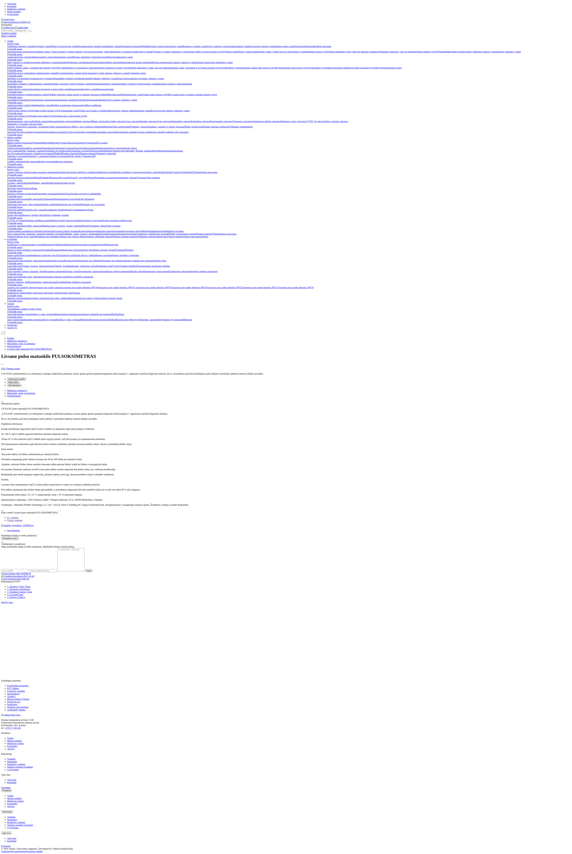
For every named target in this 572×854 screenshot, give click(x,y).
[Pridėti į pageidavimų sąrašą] (2, 364)
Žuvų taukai (102, 143)
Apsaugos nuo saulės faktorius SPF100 (80, 287)
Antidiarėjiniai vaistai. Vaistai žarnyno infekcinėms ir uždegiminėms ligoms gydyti (289, 51)
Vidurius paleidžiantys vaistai (237, 51)
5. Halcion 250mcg (16, 597)
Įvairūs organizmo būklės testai (117, 220)
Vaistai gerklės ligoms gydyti (46, 110)
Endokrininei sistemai (63, 148)
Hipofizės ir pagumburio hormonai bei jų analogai (30, 78)
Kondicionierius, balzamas (29, 260)
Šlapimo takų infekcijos (127, 319)
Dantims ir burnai (36, 244)
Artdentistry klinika (16, 710)
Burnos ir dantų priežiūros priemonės (24, 250)
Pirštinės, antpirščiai (41, 183)
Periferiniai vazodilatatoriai (79, 62)
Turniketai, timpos (98, 226)
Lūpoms (11, 266)
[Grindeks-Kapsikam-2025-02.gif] (17, 576)
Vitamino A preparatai (17, 156)
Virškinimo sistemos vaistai (20, 46)
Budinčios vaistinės (16, 9)
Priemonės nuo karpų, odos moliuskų (24, 204)
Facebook (5, 787)
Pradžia (10, 338)
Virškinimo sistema (146, 236)
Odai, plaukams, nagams (32, 151)
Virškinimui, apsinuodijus (150, 319)
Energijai (78, 148)
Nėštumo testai (56, 220)
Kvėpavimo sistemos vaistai (262, 46)
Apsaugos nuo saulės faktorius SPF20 (225, 287)
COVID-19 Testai (15, 220)
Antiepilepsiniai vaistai (39, 100)
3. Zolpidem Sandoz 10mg (19, 592)
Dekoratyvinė (111, 244)
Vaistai (10, 41)
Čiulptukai (120, 250)
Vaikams (71, 143)
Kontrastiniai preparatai (105, 132)
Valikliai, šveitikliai (63, 266)
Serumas (46, 260)
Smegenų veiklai (31, 153)
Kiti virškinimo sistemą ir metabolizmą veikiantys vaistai (494, 51)
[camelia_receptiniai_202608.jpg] (17, 525)
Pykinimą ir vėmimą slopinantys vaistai (170, 51)
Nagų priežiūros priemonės (80, 277)
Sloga (121, 314)
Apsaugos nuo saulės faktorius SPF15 (260, 287)
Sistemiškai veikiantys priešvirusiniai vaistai (136, 84)
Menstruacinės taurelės (59, 177)
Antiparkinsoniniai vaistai (62, 100)
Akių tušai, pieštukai (59, 298)
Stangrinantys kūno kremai (156, 271)
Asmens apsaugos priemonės (43, 172)
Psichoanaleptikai (95, 100)
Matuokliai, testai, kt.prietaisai (21, 343)
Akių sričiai (90, 266)
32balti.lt (11, 696)
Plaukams (48, 244)
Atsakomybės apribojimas (13, 851)
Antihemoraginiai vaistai (41, 57)
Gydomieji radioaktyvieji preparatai (171, 132)
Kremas (68, 260)
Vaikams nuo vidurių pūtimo (72, 236)
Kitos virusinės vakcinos (336, 121)
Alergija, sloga (14, 126)
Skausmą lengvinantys (128, 234)
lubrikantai (12, 704)
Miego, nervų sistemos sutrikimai (87, 126)
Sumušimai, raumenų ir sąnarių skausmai (165, 126)
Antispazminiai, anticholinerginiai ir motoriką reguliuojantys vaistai (120, 51)
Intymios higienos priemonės (20, 177)
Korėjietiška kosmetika (18, 685)
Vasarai (10, 303)
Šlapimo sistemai (69, 153)
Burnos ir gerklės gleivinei (34, 215)
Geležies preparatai (16, 161)
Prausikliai (47, 250)
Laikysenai (31, 193)
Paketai (91, 177)
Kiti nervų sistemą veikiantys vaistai (120, 100)
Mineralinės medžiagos (457, 51)
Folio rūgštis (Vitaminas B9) (82, 156)
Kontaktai (11, 6)
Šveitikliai (61, 282)
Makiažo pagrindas (16, 298)
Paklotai (61, 193)
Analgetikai (23, 100)
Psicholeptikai (80, 100)
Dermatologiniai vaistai (88, 46)
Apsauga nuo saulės (16, 287)
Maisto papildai (14, 137)
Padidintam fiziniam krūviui (114, 151)
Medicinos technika (107, 172)
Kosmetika (12, 239)
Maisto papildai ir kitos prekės (27, 309)
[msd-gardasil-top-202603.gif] (15, 22)
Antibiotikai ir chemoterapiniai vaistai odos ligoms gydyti (249, 68)
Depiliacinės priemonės (180, 271)
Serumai (50, 266)
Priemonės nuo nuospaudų (92, 204)
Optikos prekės (151, 172)
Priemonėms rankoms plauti (55, 277)
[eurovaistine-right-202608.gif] (16, 573)
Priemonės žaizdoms (98, 319)
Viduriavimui (161, 236)
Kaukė (53, 260)
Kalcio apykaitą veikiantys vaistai (148, 78)
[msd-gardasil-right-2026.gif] (15, 579)
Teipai (68, 193)
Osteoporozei (95, 151)
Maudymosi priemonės (72, 250)
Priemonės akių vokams (34, 210)
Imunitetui (95, 148)
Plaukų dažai (160, 260)
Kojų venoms (116, 148)
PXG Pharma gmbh (10, 368)
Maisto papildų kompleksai (19, 143)
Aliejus (75, 260)
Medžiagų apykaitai (174, 231)
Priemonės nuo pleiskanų (113, 260)
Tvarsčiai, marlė (14, 226)
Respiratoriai (57, 183)
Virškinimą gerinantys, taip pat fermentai (397, 51)
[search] (30, 31)
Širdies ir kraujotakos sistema (182, 234)
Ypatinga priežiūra (128, 266)
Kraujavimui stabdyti (132, 231)
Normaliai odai (65, 293)
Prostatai (104, 234)
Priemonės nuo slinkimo (90, 260)
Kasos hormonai (124, 78)
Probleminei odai (104, 266)
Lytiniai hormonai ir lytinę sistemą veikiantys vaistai (104, 73)
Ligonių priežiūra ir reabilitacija (83, 172)
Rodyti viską (13, 43)
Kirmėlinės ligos (22, 314)
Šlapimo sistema (203, 234)
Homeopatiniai (311, 46)
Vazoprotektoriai (100, 62)
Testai (169, 172)
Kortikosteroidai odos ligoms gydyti (292, 68)
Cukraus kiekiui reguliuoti (67, 231)
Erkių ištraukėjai (86, 199)
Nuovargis (68, 314)
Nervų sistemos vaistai (217, 46)
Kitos (205, 236)
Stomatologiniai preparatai (19, 51)
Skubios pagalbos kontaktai (20, 767)
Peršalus (162, 172)
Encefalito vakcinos (116, 121)
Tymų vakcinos (164, 121)
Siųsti (88, 571)
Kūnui (62, 244)
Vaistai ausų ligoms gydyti (43, 116)
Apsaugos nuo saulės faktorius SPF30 (189, 287)
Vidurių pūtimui (175, 236)
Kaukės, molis (78, 266)
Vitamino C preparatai (38, 156)
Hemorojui (93, 231)
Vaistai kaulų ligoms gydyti (155, 94)
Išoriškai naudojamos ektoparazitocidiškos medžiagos (76, 105)
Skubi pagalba (14, 11)
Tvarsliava (177, 172)
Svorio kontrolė (161, 234)
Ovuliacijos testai (71, 220)
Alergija (11, 314)
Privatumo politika (34, 851)
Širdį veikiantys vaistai (17, 62)
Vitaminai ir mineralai (106, 153)
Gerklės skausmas (56, 126)
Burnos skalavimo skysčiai (46, 255)
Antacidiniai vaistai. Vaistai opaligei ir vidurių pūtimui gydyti (60, 51)
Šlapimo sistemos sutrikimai (216, 126)
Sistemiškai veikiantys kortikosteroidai (72, 78)
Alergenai (11, 132)
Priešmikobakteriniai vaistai (103, 84)
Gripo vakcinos (132, 121)
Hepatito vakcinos (148, 121)
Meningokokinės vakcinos (19, 121)
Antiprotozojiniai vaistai (18, 105)
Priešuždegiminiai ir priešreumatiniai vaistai (27, 94)
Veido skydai (69, 183)
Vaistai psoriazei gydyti (211, 68)
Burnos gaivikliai (104, 255)
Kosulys (68, 126)
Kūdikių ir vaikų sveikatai (42, 314)
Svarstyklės (73, 199)
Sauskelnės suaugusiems (106, 177)
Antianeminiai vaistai (62, 57)
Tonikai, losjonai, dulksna (34, 266)
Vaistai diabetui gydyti (426, 51)
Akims (10, 148)
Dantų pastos (13, 255)
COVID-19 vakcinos (315, 121)
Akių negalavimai (15, 319)
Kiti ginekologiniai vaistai (68, 73)
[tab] (12, 517)
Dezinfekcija (63, 172)
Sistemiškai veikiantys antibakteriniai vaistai (27, 84)
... (3, 333)
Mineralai (46, 143)
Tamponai (141, 177)
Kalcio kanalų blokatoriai (141, 62)
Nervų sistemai (14, 151)
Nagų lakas (108, 298)
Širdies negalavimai (193, 126)
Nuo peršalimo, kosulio (58, 215)
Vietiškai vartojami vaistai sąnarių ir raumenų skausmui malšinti (77, 94)
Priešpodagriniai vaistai (132, 94)
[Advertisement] (23, 622)
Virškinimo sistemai (86, 153)
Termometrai (49, 199)
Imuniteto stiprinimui (33, 319)
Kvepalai (118, 298)
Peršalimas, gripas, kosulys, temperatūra (81, 234)
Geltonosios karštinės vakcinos (265, 121)
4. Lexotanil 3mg (15, 594)
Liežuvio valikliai (87, 255)
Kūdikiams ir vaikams (17, 244)
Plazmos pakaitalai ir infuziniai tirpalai (90, 57)
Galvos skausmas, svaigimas (34, 126)
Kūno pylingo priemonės (118, 271)
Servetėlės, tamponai (32, 226)
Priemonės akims (15, 210)
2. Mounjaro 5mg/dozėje (18, 589)
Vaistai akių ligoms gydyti (19, 116)
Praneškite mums (10, 538)
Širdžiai (58, 153)
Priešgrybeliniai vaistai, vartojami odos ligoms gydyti (32, 68)
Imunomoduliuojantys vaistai (83, 89)
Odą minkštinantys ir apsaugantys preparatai (77, 68)
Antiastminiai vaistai (69, 110)
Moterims (107, 126)
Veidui (56, 244)
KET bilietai (13, 688)
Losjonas (60, 260)
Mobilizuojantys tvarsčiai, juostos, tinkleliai (62, 226)
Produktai (6, 790)
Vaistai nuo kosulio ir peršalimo (94, 110)
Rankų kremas (14, 277)
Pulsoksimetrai (61, 199)
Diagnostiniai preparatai (54, 132)
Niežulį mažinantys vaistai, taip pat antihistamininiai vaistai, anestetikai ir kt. (164, 68)
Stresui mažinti (89, 314)
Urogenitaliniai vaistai (109, 46)
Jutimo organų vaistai (285, 46)
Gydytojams (13, 14)
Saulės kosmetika (90, 244)
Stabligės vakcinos (82, 121)
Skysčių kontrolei (15, 153)
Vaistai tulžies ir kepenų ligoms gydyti (206, 51)
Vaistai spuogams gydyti (364, 68)
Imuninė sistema (105, 231)
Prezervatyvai (13, 702)
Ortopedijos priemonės (46, 193)
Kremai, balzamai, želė (18, 282)
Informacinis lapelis (16, 379)
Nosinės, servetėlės (79, 177)
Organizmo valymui (79, 151)
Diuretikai (62, 62)
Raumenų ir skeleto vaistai (195, 46)
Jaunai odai (53, 293)
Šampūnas (56, 250)
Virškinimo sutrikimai (239, 126)
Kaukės (28, 183)
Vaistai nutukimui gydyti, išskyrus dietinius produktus (353, 51)
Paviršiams (32, 188)
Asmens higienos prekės (18, 172)
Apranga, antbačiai (16, 183)
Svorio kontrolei (46, 153)
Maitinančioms (158, 231)
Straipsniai (12, 325)
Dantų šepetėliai (26, 255)
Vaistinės (11, 759)
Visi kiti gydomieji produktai (29, 132)
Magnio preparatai (64, 161)
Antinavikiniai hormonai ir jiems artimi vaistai (48, 89)
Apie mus (11, 3)
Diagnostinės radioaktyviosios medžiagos (135, 132)
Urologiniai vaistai (137, 73)
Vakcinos (299, 46)
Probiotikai (168, 151)
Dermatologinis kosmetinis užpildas (153, 266)
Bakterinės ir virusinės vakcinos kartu (24, 124)
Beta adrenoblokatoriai (118, 62)
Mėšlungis (187, 319)
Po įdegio (30, 287)
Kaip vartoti (13, 382)
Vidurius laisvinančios (192, 236)
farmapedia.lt (13, 693)
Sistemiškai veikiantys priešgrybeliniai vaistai (69, 84)
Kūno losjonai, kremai (104, 250)
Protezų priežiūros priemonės (125, 255)
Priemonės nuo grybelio (69, 204)
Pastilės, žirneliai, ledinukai (140, 151)
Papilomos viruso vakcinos (292, 121)
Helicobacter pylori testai (91, 220)
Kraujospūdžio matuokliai (30, 199)
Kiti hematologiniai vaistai (120, 57)
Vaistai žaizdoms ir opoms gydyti (113, 68)
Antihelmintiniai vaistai (40, 105)
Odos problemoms (120, 126)
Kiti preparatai (324, 46)
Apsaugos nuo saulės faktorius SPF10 (296, 287)
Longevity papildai (16, 691)
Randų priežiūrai (50, 204)
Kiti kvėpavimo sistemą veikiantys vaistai (170, 110)
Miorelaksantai (114, 94)
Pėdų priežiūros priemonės (78, 282)
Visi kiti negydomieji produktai (80, 132)
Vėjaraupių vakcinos (241, 121)
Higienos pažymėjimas (17, 707)
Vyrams (63, 143)
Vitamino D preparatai (58, 156)
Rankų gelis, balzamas (31, 277)
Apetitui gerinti (20, 231)
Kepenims (105, 148)
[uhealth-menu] (14, 49)
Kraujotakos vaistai (42, 46)
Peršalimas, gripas (137, 126)
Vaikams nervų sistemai (26, 236)
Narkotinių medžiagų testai (36, 220)
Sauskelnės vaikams (127, 177)
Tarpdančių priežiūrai (69, 255)
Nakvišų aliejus (130, 148)
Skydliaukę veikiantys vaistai (103, 78)
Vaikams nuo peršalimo (48, 236)
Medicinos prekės (15, 167)
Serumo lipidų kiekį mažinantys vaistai (214, 62)
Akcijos (10, 749)
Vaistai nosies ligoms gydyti (20, 110)
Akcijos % (12, 327)
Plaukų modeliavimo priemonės (139, 260)
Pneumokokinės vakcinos (61, 121)
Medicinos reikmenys (17, 341)
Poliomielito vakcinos (181, 121)
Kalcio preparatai (47, 161)
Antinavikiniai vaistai (173, 46)
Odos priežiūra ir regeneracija (130, 172)
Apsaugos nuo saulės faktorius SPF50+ (117, 287)
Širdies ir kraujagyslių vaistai (64, 46)
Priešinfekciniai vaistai (152, 46)
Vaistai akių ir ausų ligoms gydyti (71, 116)
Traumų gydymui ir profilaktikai (86, 193)
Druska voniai (72, 271)
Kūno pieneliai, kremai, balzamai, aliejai (26, 271)
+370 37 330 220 (13, 728)
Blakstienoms (75, 298)
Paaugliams (80, 143)
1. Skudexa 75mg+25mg (18, 586)
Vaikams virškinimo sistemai (99, 236)
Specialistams (14, 385)
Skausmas (78, 314)
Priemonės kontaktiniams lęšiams (77, 210)
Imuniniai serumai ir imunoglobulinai (174, 84)
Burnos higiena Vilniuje (18, 699)
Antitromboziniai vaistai (18, 57)
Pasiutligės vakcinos (200, 121)
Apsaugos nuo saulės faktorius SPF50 (153, 287)
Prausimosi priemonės (55, 271)
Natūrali (101, 244)
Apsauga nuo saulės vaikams (48, 287)
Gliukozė (86, 148)
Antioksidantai (20, 148)
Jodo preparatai (32, 161)
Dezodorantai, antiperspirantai (93, 271)
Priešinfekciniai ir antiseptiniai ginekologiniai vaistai (31, 73)
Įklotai (37, 177)
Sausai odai (42, 293)
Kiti (251, 126)
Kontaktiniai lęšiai (53, 210)
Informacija (7, 812)
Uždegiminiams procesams (204, 172)
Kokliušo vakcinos (40, 121)
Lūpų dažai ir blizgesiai (92, 298)
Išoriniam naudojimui (17, 188)
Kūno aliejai (88, 250)
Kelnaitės (44, 177)
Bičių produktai (34, 148)
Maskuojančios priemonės (37, 298)
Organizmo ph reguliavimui (57, 151)
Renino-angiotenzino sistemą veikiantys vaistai (174, 62)
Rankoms (69, 244)
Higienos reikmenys (16, 193)
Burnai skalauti (35, 231)
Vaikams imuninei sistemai (124, 236)
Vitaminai (441, 51)
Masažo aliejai (137, 271)
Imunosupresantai (105, 89)
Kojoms (78, 244)
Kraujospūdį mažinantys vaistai (43, 62)
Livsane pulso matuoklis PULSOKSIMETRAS (29, 349)
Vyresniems (90, 143)
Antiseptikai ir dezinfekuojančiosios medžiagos (331, 68)
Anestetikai (12, 100)
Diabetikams (47, 148)
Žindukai (129, 250)
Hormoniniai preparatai (131, 46)
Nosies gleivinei (14, 215)
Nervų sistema (14, 234)
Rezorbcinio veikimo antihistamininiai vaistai (130, 110)
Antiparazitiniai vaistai (238, 46)
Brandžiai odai (30, 293)
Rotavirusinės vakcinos (221, 121)
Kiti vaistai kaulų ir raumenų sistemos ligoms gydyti (192, 94)
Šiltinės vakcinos (99, 121)
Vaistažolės (187, 172)
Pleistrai (86, 226)
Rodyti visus (7, 602)
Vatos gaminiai (153, 177)
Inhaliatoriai (12, 199)
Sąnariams (178, 151)
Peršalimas (158, 151)
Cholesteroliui (48, 231)
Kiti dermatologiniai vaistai (388, 68)
